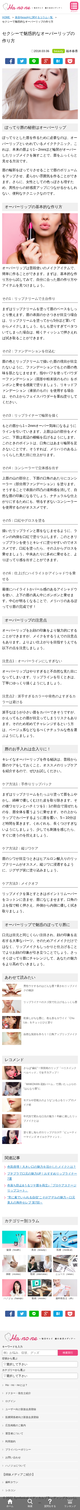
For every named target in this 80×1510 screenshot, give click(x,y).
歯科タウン (11, 1482)
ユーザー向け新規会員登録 (20, 1409)
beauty (58, 51)
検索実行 (68, 1352)
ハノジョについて (15, 1465)
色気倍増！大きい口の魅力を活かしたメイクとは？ (41, 1166)
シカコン (10, 1490)
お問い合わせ (13, 1457)
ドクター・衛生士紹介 (18, 1393)
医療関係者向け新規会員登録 (22, 1417)
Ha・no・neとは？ (16, 1385)
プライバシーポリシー (18, 1449)
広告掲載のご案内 (15, 1425)
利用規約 (10, 1441)
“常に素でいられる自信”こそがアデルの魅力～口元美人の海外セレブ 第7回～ (41, 1200)
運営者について (14, 1433)
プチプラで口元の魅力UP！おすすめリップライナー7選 (42, 1176)
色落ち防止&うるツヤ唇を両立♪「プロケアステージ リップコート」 (41, 1188)
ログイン (10, 1401)
